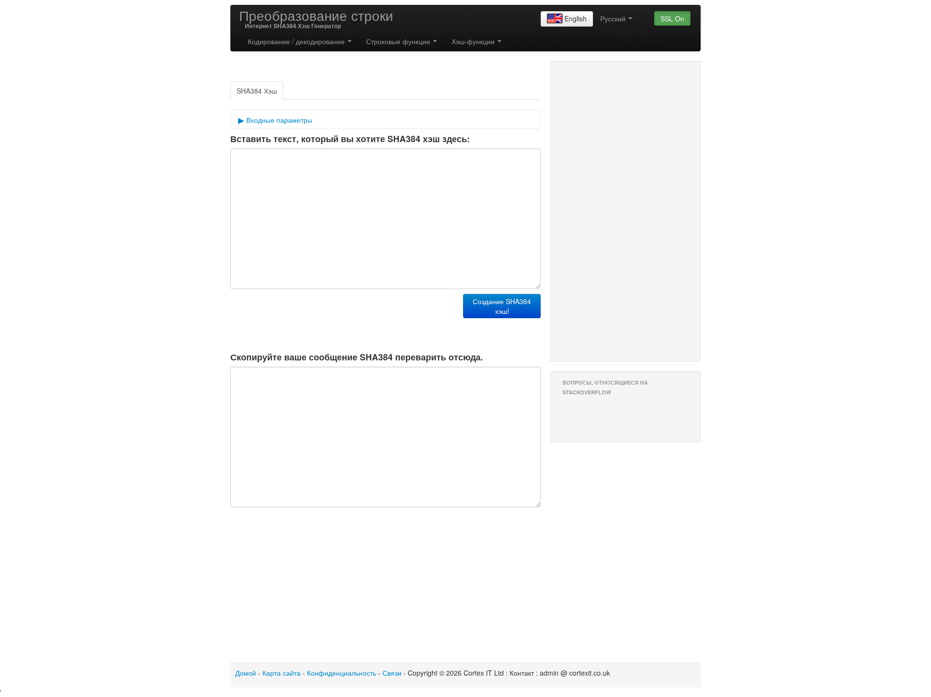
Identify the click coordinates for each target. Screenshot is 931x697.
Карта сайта (281, 673)
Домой (245, 673)
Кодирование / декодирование (297, 41)
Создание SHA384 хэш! (502, 306)
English (575, 18)
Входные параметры (278, 120)
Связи (392, 673)
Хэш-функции (474, 41)
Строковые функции (399, 41)
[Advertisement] (148, 182)
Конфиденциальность (341, 673)
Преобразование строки (316, 15)
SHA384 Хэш (257, 91)
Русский (613, 18)
